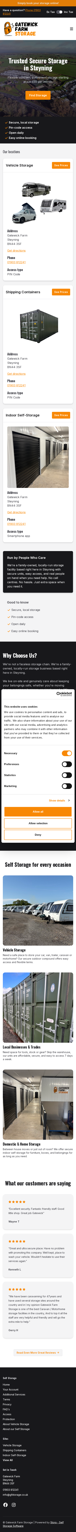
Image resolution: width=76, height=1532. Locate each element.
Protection (9, 1419)
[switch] (67, 764)
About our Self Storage (16, 1429)
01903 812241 (16, 262)
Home (6, 1384)
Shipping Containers (23, 292)
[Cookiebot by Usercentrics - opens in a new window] (56, 694)
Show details (57, 800)
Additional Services (14, 1394)
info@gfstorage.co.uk (15, 1494)
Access (7, 1414)
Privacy (7, 1404)
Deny (38, 834)
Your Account (10, 1389)
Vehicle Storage (19, 165)
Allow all (38, 811)
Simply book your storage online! (38, 3)
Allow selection (38, 823)
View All (8, 1460)
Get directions (16, 250)
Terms (6, 1399)
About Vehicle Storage (16, 1424)
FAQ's (6, 1409)
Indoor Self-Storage (23, 415)
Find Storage (38, 95)
